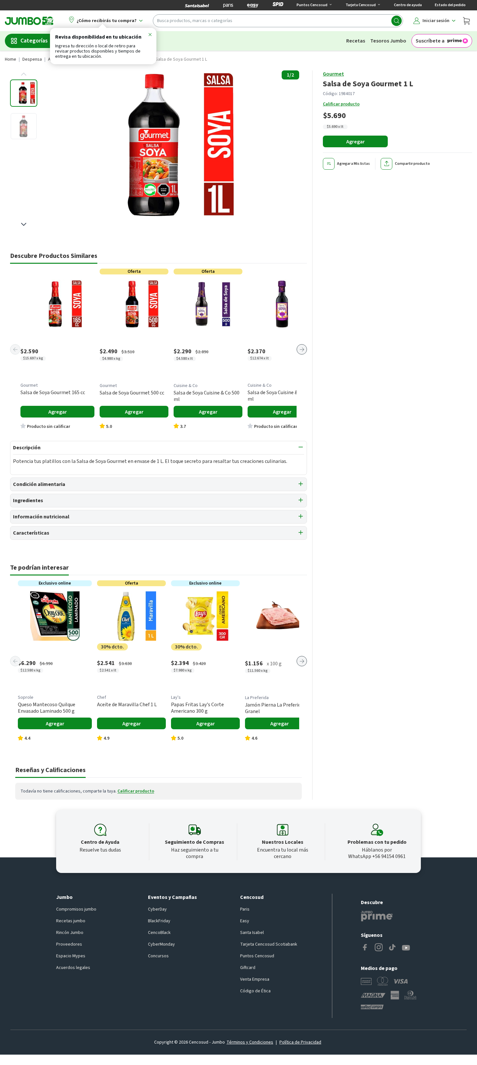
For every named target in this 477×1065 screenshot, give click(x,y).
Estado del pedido (450, 5)
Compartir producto (412, 163)
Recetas (355, 40)
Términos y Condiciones (249, 1042)
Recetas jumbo (70, 921)
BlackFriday (159, 921)
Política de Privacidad (300, 1042)
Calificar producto (341, 104)
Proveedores (69, 944)
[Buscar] (396, 21)
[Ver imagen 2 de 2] (24, 126)
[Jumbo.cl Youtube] (406, 948)
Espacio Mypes (70, 956)
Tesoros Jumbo (388, 40)
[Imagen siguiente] (24, 224)
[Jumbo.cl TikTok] (392, 948)
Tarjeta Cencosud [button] (361, 5)
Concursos (158, 956)
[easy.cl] (253, 5)
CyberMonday (161, 944)
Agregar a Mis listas (353, 163)
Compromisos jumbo (76, 909)
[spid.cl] (278, 5)
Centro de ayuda (408, 5)
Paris (245, 909)
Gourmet (333, 74)
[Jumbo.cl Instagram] (378, 948)
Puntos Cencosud (257, 956)
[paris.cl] (228, 5)
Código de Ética (255, 991)
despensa (32, 59)
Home (10, 59)
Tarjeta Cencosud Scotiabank (268, 944)
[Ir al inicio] (29, 21)
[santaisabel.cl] (196, 5)
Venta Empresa (254, 979)
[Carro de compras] (466, 20)
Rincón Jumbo (69, 932)
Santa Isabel (252, 932)
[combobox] (278, 20)
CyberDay (157, 909)
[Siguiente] (302, 349)
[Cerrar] (150, 36)
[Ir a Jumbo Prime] (377, 916)
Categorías (34, 41)
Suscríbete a (430, 40)
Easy (244, 921)
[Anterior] (15, 349)
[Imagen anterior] (24, 74)
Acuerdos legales (73, 967)
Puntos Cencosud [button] (312, 5)
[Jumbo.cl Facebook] (365, 948)
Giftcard (247, 967)
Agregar (355, 141)
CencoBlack (159, 932)
